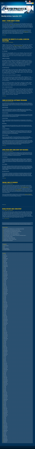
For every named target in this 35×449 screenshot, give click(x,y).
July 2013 (5, 417)
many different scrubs (17, 23)
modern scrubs (26, 31)
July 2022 (5, 280)
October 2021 (5, 292)
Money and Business (6, 248)
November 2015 (5, 381)
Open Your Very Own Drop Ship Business (15, 150)
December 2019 (5, 319)
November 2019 (5, 320)
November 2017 (5, 351)
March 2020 (5, 315)
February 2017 (5, 363)
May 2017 (5, 359)
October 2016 (5, 368)
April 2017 (5, 360)
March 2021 (5, 301)
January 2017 (5, 364)
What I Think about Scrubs (11, 21)
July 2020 (5, 310)
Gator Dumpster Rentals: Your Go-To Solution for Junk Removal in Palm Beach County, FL (15, 235)
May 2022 (5, 283)
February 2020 (5, 316)
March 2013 (5, 422)
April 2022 (5, 284)
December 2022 (5, 274)
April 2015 (5, 390)
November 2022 (5, 275)
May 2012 (5, 434)
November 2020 (5, 306)
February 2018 (5, 347)
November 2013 (5, 412)
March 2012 (5, 435)
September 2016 (6, 369)
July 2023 (5, 267)
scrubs (11, 25)
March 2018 (5, 346)
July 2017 (5, 356)
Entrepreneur (11, 42)
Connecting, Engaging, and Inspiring (8, 236)
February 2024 (5, 262)
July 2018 (5, 341)
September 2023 (6, 266)
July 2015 (5, 386)
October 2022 (5, 276)
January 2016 (5, 378)
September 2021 (6, 293)
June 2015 (5, 387)
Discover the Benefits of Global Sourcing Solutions (15, 40)
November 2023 (5, 265)
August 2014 (5, 400)
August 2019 (5, 324)
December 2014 (5, 395)
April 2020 (5, 314)
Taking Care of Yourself (10, 182)
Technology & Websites (6, 249)
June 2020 (5, 311)
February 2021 (5, 302)
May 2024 (5, 261)
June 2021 (5, 297)
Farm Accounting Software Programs (14, 100)
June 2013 (5, 418)
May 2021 (5, 298)
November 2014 (5, 396)
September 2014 (6, 399)
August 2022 (5, 279)
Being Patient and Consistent (11, 209)
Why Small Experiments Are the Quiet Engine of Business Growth (12, 230)
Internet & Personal (7, 218)
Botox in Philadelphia (18, 189)
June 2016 (5, 372)
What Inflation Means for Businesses (8, 240)
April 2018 (5, 345)
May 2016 (5, 373)
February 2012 (5, 436)
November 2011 (5, 440)
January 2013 (5, 425)
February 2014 (5, 408)
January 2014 (5, 409)
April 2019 (5, 329)
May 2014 (5, 404)
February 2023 (5, 271)
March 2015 (5, 391)
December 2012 (5, 426)
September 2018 (6, 338)
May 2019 (5, 328)
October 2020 (5, 307)
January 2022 (5, 288)
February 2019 (5, 332)
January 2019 (5, 333)
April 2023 (5, 270)
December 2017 (5, 350)
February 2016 (5, 377)
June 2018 (5, 342)
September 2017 (6, 354)
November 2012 (5, 427)
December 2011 (5, 439)
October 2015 (5, 382)
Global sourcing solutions (18, 45)
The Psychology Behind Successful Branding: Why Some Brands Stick (12, 231)
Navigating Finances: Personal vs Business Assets (10, 239)
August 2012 (5, 431)
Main (5, 145)
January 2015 (5, 394)
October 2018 (5, 337)
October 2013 (5, 413)
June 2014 (5, 403)
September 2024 (6, 258)
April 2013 (5, 421)
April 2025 (5, 257)
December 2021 (5, 289)
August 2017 (5, 355)
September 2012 (6, 430)
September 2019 (6, 323)
